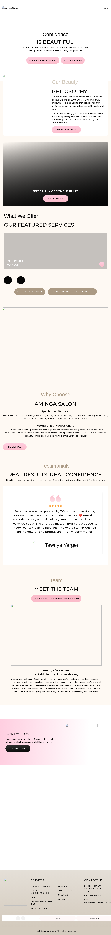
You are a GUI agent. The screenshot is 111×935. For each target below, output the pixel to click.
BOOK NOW (90, 8)
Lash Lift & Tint (66, 891)
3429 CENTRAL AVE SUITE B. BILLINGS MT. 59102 (94, 888)
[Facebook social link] (18, 918)
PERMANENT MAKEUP (41, 886)
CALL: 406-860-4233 (93, 896)
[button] (8, 280)
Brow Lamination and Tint (42, 902)
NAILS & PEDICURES (40, 908)
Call (58, 918)
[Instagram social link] (23, 918)
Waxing (61, 899)
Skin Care (63, 886)
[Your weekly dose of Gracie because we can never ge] (14, 854)
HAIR (33, 897)
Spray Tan (63, 895)
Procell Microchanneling (55, 191)
